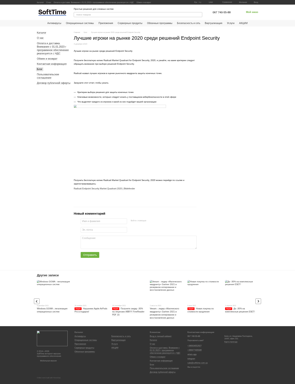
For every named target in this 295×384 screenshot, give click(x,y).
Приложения (105, 23)
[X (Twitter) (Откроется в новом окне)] (186, 2)
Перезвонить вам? (195, 340)
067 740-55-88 (222, 12)
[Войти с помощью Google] (154, 221)
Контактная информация (52, 63)
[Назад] (36, 301)
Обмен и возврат (143, 2)
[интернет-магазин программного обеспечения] (52, 338)
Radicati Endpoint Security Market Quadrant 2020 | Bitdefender (104, 188)
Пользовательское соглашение (48, 76)
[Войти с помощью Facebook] (149, 221)
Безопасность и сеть (188, 23)
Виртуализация (213, 23)
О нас (48, 2)
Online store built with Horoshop (49, 378)
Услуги (230, 23)
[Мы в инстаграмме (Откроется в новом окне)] (190, 2)
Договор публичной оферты (53, 83)
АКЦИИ (243, 23)
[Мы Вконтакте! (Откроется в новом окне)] (179, 2)
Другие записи (48, 275)
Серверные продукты (130, 23)
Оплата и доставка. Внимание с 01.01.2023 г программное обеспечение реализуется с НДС (94, 2)
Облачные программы (159, 23)
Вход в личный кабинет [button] (161, 336)
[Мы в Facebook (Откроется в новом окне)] (182, 2)
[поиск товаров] (199, 14)
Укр (200, 2)
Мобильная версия (48, 361)
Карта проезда (230, 342)
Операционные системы (80, 23)
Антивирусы (54, 23)
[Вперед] (258, 301)
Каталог (40, 2)
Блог (39, 69)
